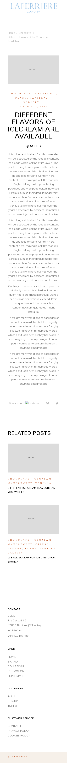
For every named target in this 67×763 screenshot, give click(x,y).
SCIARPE (14, 701)
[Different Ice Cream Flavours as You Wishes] (33, 458)
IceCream (43, 93)
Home (11, 32)
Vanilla (38, 98)
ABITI (11, 696)
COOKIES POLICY (19, 735)
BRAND (13, 661)
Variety (31, 102)
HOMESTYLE (16, 676)
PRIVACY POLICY (19, 730)
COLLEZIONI (16, 666)
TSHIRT (12, 705)
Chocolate (25, 32)
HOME (12, 656)
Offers (42, 544)
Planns (15, 548)
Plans (21, 98)
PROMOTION (16, 671)
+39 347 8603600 (19, 636)
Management (20, 483)
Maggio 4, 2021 (33, 106)
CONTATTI (14, 726)
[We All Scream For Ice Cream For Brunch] (33, 519)
